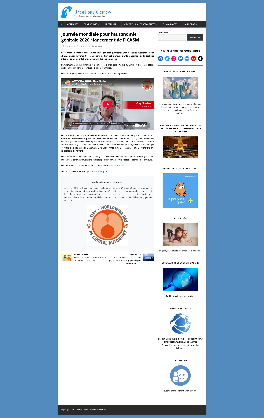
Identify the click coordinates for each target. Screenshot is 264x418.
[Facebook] (160, 58)
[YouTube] (193, 58)
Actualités (99, 46)
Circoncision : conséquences (139, 24)
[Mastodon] (187, 58)
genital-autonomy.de (96, 171)
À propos (190, 24)
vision (90, 73)
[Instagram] (173, 58)
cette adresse (116, 165)
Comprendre (90, 24)
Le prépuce (110, 24)
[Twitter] (167, 58)
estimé (141, 188)
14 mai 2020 (70, 46)
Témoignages (170, 24)
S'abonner (180, 348)
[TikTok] (200, 58)
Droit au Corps (85, 46)
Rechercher (163, 32)
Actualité (72, 24)
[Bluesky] (180, 58)
